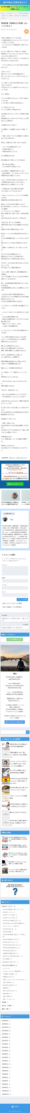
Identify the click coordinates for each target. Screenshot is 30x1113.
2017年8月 (6, 1037)
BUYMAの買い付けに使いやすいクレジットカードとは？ (19, 789)
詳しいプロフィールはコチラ (14, 722)
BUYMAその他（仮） (9, 929)
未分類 (5, 1002)
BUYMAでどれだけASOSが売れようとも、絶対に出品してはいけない (18, 781)
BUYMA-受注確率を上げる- (11, 939)
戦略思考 (6, 988)
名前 (4, 578)
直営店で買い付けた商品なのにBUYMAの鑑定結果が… (18, 745)
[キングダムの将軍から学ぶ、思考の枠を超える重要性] (15, 768)
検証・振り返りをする (9, 990)
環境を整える (7, 993)
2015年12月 (6, 1091)
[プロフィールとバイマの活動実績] (15, 793)
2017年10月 (6, 1030)
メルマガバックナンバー (10, 962)
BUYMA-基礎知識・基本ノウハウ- (13, 909)
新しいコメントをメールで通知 (12, 603)
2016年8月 (6, 1074)
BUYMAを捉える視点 (9, 950)
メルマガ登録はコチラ (14, 639)
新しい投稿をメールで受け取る (12, 607)
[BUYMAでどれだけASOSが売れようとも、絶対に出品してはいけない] (15, 776)
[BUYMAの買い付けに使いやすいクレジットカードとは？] (15, 785)
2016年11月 (6, 1064)
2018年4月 (6, 1020)
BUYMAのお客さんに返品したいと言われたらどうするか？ (19, 805)
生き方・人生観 (7, 1005)
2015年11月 (6, 1094)
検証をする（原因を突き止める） (18, 458)
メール (4, 585)
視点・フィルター (8, 999)
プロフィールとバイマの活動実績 (18, 797)
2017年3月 (6, 1054)
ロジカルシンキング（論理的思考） (13, 971)
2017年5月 (6, 1047)
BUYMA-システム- (8, 912)
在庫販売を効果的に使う (10, 953)
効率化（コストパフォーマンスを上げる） (15, 979)
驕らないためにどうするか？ (18, 812)
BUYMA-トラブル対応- (10, 915)
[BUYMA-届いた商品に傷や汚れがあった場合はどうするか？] (15, 818)
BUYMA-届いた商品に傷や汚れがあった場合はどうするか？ (18, 823)
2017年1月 (6, 1060)
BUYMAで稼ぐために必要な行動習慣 (13, 923)
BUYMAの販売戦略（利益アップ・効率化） (14, 935)
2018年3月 (6, 1024)
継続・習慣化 (7, 996)
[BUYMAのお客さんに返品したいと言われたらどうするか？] (15, 801)
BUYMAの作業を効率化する (11, 947)
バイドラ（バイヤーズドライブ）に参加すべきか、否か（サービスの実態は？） (18, 764)
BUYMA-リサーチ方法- (10, 917)
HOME (16, 1107)
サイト (4, 592)
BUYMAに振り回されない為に (12, 945)
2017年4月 (6, 1050)
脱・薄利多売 (7, 959)
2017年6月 (6, 1044)
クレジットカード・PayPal (11, 926)
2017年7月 (6, 1040)
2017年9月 (6, 1034)
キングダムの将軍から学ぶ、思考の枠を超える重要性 (18, 771)
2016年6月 (6, 1081)
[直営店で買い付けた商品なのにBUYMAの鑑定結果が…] (15, 742)
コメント (4, 565)
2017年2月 (6, 1057)
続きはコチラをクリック (15, 484)
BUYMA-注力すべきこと (10, 942)
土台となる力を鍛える (9, 965)
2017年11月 (6, 1027)
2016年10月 (6, 1067)
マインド (6, 968)
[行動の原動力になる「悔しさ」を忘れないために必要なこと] (15, 750)
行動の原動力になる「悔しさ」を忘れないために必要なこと (18, 755)
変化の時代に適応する (9, 985)
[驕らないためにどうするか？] (15, 810)
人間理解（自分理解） (10, 974)
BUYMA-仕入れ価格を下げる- (12, 920)
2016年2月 (6, 1084)
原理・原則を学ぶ (8, 982)
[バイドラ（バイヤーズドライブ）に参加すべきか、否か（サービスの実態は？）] (15, 759)
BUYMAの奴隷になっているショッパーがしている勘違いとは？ (15, 8)
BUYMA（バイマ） (9, 906)
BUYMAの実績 (8, 931)
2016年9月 (6, 1071)
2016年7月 (6, 1077)
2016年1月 (6, 1087)
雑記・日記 (6, 1009)
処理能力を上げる (8, 976)
